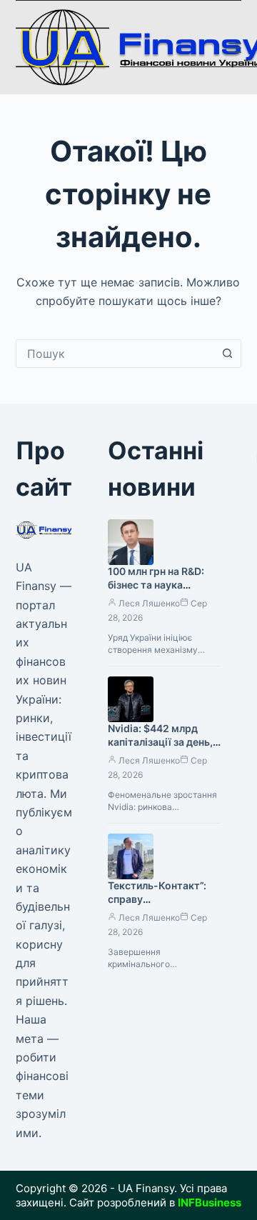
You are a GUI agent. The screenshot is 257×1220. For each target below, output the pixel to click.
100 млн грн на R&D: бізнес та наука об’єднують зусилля (157, 584)
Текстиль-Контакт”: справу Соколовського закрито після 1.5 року (163, 905)
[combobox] (115, 353)
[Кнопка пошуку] (227, 353)
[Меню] (234, 47)
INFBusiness (209, 1202)
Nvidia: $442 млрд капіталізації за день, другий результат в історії (160, 748)
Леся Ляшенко (149, 603)
